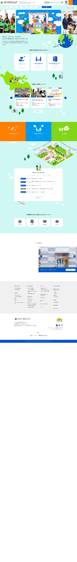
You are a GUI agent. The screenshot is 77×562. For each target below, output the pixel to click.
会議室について (43, 297)
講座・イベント (42, 300)
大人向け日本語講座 (30, 288)
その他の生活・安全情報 (18, 296)
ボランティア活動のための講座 (45, 291)
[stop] (68, 7)
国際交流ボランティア (44, 288)
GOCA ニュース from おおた (32, 303)
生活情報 (15, 292)
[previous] (67, 7)
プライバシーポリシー (51, 327)
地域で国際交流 (29, 296)
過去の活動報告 (56, 302)
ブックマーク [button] (70, 3)
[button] (8, 7)
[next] (70, 7)
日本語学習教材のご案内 (31, 293)
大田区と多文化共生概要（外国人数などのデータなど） (32, 305)
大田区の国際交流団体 (31, 307)
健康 (15, 299)
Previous (2, 22)
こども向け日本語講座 (31, 289)
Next (74, 22)
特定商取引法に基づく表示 (59, 327)
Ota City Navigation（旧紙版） (19, 303)
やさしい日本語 (30, 300)
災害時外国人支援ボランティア (45, 289)
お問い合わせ (47, 2)
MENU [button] (75, 3)
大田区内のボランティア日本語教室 (32, 292)
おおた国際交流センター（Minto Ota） (44, 295)
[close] (74, 7)
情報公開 (55, 295)
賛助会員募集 (55, 305)
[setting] (73, 7)
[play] (69, 7)
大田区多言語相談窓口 (18, 288)
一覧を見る (37, 111)
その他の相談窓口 (17, 289)
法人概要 (55, 292)
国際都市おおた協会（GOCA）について (56, 290)
